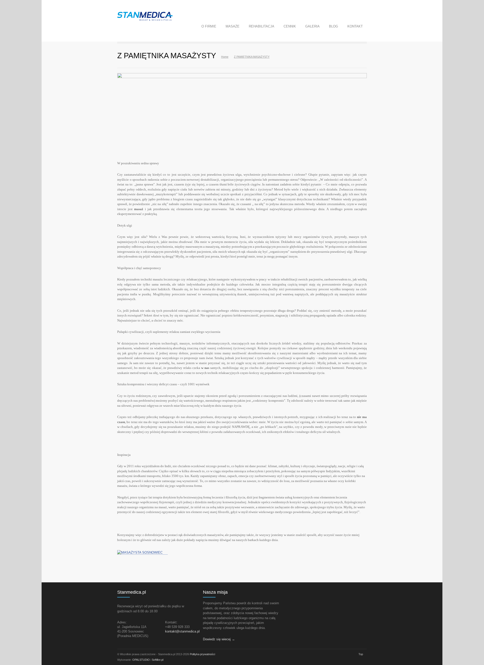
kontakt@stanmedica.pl (182, 631)
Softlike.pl (157, 659)
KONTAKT (355, 26)
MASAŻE (232, 26)
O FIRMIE (208, 26)
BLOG (333, 26)
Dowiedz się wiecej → (219, 639)
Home (224, 56)
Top (360, 654)
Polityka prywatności (202, 654)
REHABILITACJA (261, 26)
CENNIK (290, 26)
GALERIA (312, 26)
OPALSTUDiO (141, 659)
